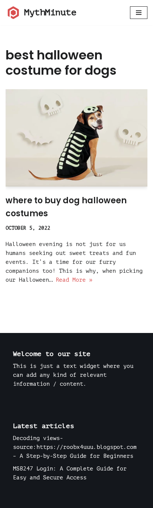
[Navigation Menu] (138, 12)
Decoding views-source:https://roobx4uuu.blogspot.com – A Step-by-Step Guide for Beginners (75, 447)
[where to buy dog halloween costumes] (76, 138)
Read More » (74, 280)
